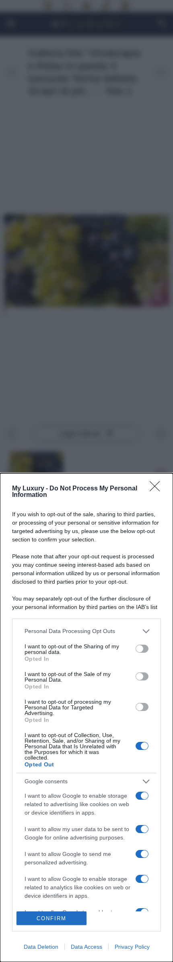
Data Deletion (41, 947)
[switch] (142, 649)
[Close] (157, 488)
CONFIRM (51, 918)
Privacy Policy (132, 947)
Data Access (86, 947)
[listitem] (86, 631)
